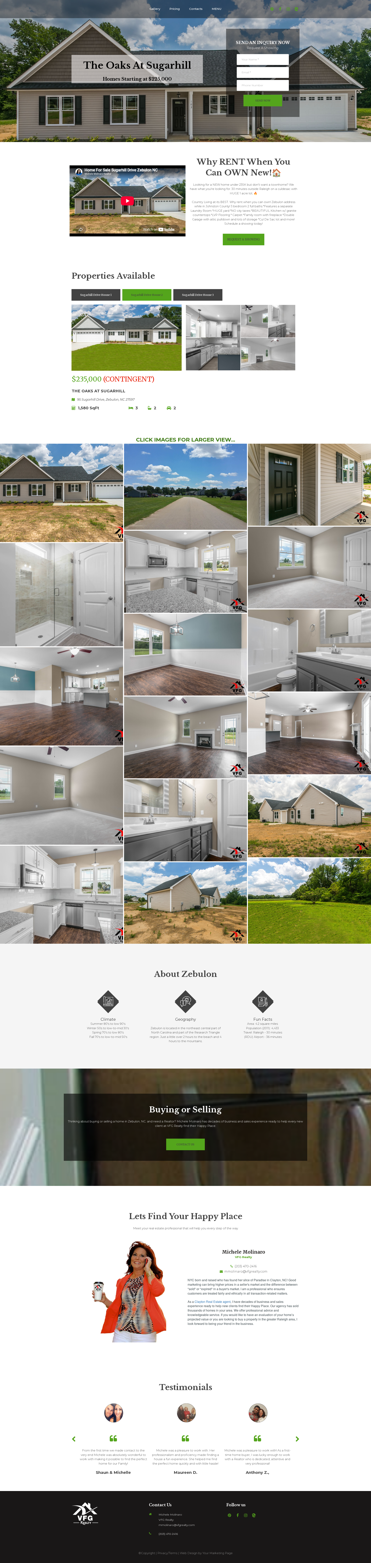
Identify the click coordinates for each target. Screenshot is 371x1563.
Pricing (174, 9)
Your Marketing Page (218, 1553)
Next (297, 1439)
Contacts (196, 9)
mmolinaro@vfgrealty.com (245, 1271)
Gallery (155, 9)
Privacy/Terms (167, 1553)
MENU (216, 9)
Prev (73, 1439)
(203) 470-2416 (246, 1266)
